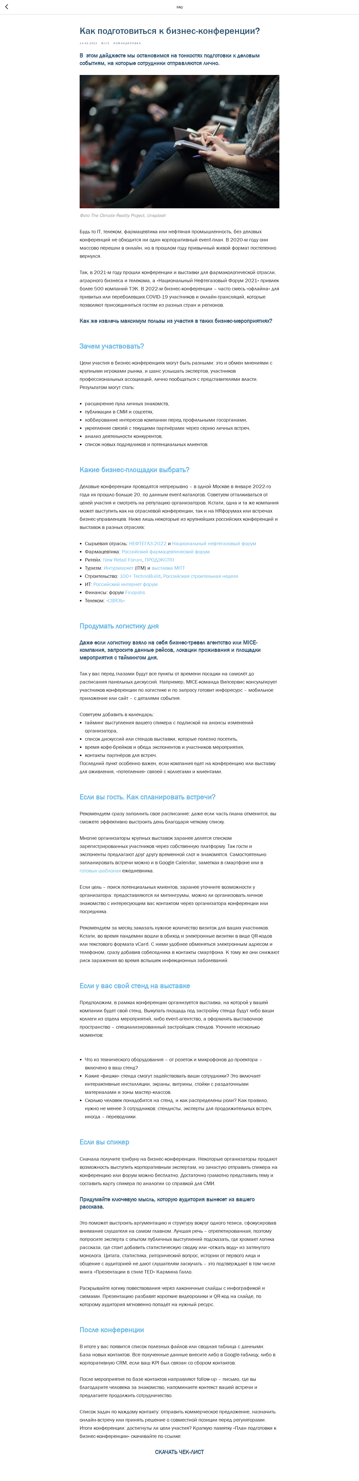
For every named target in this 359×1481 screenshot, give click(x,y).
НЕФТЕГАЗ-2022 (148, 543)
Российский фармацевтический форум (166, 551)
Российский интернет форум (125, 584)
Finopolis (135, 592)
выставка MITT (168, 568)
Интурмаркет (119, 568)
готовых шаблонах (101, 870)
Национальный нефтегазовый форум (214, 543)
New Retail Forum (122, 560)
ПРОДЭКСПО (159, 560)
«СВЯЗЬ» (115, 600)
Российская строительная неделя (200, 576)
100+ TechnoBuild (140, 576)
